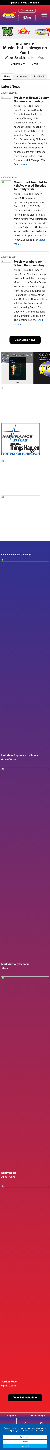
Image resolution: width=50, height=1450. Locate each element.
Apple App (13, 1415)
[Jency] (20, 511)
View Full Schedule (25, 1397)
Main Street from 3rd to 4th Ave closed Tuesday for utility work (30, 185)
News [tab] (7, 76)
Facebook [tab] (39, 76)
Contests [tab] (22, 76)
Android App (39, 1415)
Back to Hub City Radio (26, 2)
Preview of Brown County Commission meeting (31, 99)
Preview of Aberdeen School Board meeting (29, 263)
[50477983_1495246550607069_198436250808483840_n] (20, 475)
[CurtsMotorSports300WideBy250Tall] (20, 402)
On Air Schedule (27, 18)
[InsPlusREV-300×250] (20, 438)
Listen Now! (27, 10)
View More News (25, 339)
